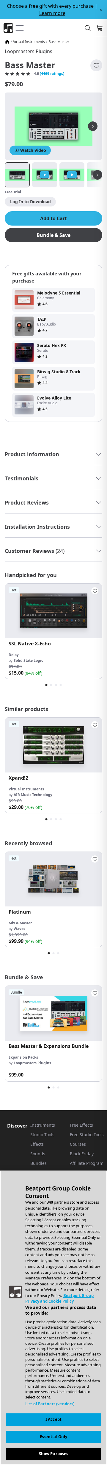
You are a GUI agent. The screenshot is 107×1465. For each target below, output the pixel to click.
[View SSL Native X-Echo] (53, 611)
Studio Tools (42, 1134)
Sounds (37, 1153)
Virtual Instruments (29, 41)
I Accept (53, 1419)
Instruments (42, 1125)
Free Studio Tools (87, 1134)
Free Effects (81, 1125)
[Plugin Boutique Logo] (8, 28)
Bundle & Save (53, 235)
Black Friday (82, 1153)
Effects (37, 1144)
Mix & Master (20, 923)
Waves (19, 928)
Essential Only (53, 1436)
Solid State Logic (28, 660)
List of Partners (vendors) (49, 1404)
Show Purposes (53, 1453)
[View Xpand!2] (53, 745)
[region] (53, 1318)
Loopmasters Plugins (28, 51)
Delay (14, 654)
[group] (53, 631)
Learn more (52, 13)
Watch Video (33, 150)
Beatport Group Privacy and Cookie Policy (59, 1298)
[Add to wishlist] (96, 65)
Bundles (38, 1163)
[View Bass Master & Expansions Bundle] (53, 1013)
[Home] (7, 41)
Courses (78, 1144)
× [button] (101, 9)
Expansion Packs (23, 1057)
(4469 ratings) (52, 73)
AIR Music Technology (33, 794)
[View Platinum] (53, 879)
